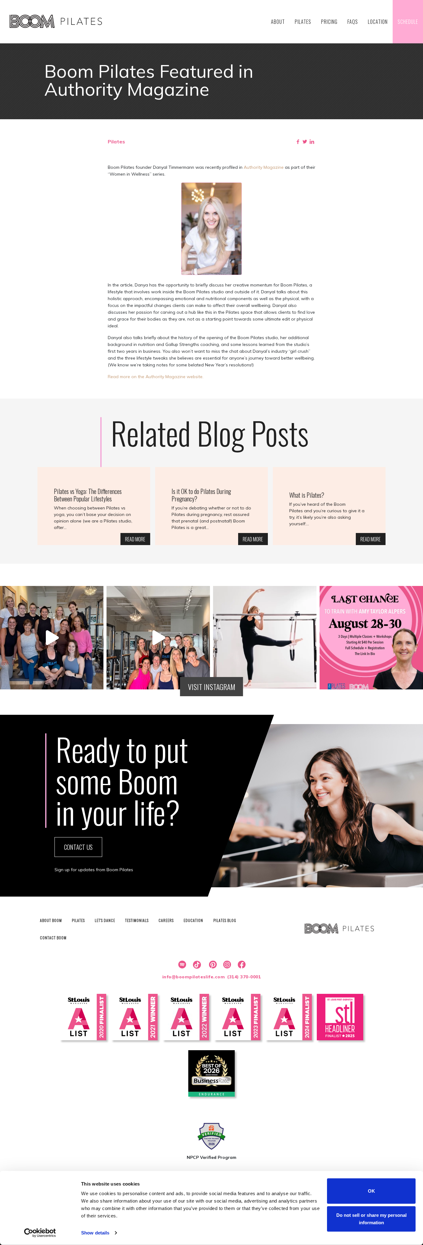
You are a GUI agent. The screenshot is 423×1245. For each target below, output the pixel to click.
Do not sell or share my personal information (371, 1218)
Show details (95, 1232)
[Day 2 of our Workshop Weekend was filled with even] (51, 637)
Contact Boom (53, 937)
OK (371, 1191)
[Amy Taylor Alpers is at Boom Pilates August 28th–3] (371, 637)
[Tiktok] (196, 964)
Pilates (78, 920)
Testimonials (137, 920)
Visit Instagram (211, 686)
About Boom (51, 920)
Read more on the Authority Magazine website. (155, 376)
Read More (135, 539)
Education (193, 920)
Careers (166, 920)
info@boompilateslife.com (193, 977)
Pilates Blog (224, 920)
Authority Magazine (264, 167)
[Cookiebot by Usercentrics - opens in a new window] (40, 1233)
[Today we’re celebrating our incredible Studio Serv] (264, 637)
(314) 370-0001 (244, 977)
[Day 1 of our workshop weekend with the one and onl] (158, 637)
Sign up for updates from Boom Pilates (94, 869)
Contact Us (78, 847)
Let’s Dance (105, 920)
